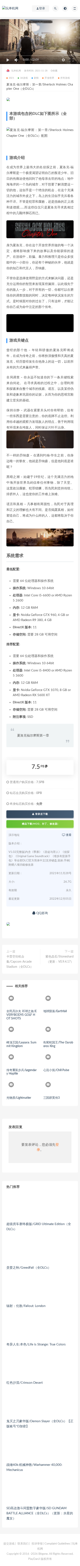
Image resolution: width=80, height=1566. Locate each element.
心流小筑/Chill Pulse (56, 1070)
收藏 (55, 71)
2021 (11, 78)
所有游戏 (65, 78)
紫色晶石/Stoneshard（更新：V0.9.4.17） (59, 959)
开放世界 (49, 78)
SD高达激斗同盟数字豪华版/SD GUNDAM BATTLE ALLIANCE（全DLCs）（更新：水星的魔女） (39, 1513)
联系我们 (23, 1543)
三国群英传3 (51, 1097)
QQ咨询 (41, 913)
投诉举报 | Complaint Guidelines (51, 1543)
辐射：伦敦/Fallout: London (25, 1306)
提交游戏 (9, 1543)
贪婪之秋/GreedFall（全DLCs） (28, 1267)
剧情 (36, 78)
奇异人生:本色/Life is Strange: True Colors (36, 1344)
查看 (68, 835)
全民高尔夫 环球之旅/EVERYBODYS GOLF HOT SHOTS (21, 1015)
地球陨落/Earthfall (55, 1011)
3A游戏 (24, 78)
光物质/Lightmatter (18, 1097)
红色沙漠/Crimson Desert (24, 1382)
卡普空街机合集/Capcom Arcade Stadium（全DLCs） (19, 961)
